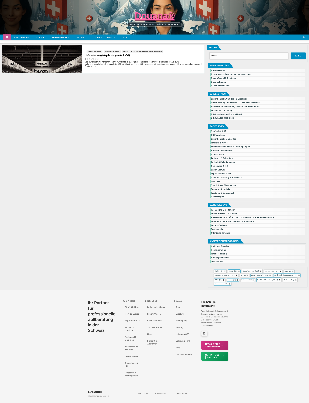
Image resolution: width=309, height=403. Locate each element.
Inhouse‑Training (184, 354)
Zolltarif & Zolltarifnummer (223, 162)
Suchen (213, 47)
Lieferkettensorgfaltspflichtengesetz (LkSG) (107, 55)
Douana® (154, 15)
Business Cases (154, 320)
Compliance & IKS (219, 166)
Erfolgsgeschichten (220, 258)
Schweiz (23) (246, 280)
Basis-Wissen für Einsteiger (223, 78)
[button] (304, 37)
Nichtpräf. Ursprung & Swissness (226, 178)
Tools (124, 37)
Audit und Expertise (220, 246)
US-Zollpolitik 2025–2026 (222, 118)
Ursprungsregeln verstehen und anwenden (231, 74)
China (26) (233, 271)
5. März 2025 (93, 59)
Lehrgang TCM (183, 341)
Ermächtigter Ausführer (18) (225, 275)
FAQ (178, 347)
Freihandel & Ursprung (130, 338)
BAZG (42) (219, 271)
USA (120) (289, 279)
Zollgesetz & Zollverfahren (223, 158)
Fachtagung (181, 320)
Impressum (142, 394)
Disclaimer (181, 394)
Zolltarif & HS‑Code (129, 328)
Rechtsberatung (218, 250)
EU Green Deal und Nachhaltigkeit (226, 114)
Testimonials (217, 229)
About (110, 37)
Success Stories (154, 327)
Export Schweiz (218, 170)
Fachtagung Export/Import (223, 210)
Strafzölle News (132, 307)
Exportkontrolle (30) (260, 275)
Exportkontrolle (132, 320)
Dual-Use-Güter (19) (272, 271)
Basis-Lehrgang (218, 82)
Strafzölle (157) (267, 279)
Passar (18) (232, 280)
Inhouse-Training (219, 225)
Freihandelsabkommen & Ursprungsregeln (230, 147)
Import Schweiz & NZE (221, 174)
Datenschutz (162, 394)
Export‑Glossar (154, 314)
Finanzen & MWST (219, 143)
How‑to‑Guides (21, 37)
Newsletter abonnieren (212, 345)
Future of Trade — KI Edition (224, 214)
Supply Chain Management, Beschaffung (142, 51)
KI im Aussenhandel (220, 86)
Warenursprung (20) (221, 284)
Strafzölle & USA (218, 131)
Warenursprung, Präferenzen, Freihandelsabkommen (235, 103)
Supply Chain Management (223, 185)
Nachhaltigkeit (112, 51)
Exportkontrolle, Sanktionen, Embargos (229, 99)
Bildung (96, 37)
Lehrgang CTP (182, 334)
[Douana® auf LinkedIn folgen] (204, 333)
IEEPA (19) (218, 280)
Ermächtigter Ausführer (153, 342)
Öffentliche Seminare (220, 233)
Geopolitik (215, 181)
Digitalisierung (217, 154)
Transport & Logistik (220, 189)
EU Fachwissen (94, 51)
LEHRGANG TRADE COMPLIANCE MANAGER (232, 221)
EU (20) (243, 275)
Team (178, 307)
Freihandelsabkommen (157, 307)
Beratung (80, 37)
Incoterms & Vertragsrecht (223, 193)
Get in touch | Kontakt (213, 356)
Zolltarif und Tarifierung (221, 110)
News (149, 334)
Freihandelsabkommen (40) (286, 275)
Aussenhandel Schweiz (222, 150)
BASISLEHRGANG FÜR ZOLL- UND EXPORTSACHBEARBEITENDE (242, 218)
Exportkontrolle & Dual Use (223, 139)
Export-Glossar (59, 37)
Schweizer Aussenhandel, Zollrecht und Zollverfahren (235, 107)
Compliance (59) (251, 271)
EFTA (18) (287, 271)
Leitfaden (39, 37)
